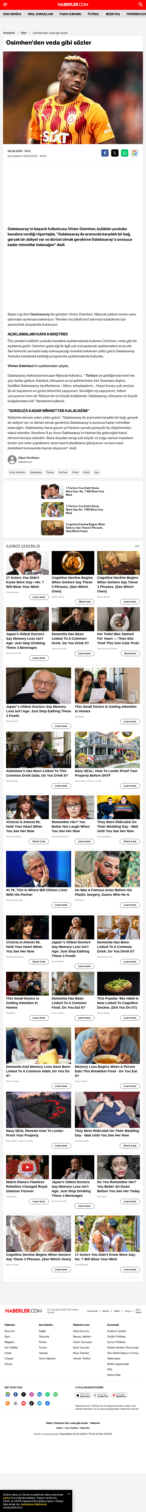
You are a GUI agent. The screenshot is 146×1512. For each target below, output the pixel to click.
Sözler (86, 472)
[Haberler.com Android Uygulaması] (101, 1395)
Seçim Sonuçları (82, 1342)
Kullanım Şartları (116, 1331)
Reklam (105, 1311)
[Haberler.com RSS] (8, 1403)
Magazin (9, 1342)
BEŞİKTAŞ (113, 14)
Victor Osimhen (17, 472)
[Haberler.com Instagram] (32, 1394)
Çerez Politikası (116, 1342)
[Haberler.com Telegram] (39, 1403)
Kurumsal (113, 1324)
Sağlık (42, 1331)
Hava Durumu (81, 1331)
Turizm (43, 1347)
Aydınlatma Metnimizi (34, 1504)
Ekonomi (10, 1331)
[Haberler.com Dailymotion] (47, 1403)
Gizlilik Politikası (116, 1336)
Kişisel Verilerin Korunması (123, 1347)
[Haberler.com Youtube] (24, 1403)
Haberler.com (81, 1324)
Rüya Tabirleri (81, 1352)
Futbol (75, 472)
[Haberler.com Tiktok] (32, 1403)
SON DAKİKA (12, 14)
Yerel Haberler (47, 1358)
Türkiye (50, 472)
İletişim (117, 1311)
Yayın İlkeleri (138, 1311)
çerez (6, 1497)
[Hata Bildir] (66, 1433)
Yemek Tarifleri (82, 1358)
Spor (24, 32)
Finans (43, 1342)
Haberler (10, 1324)
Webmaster (114, 1358)
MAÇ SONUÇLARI (40, 14)
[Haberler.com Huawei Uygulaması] (119, 1395)
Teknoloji (44, 1336)
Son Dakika (11, 1347)
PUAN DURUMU (70, 14)
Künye (128, 1311)
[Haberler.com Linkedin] (39, 1394)
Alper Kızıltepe (28, 457)
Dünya (8, 1363)
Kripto (8, 1352)
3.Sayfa (9, 1358)
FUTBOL (93, 14)
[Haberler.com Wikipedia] (16, 1403)
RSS (109, 1369)
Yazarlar (43, 1352)
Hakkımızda (92, 1311)
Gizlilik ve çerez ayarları (46, 1433)
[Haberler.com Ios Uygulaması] (83, 1395)
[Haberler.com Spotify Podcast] (55, 1394)
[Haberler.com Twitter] (24, 1394)
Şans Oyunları (81, 1347)
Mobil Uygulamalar (118, 1363)
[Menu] (5, 4)
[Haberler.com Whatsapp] (47, 1394)
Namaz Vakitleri (82, 1336)
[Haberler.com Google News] (8, 1394)
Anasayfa (9, 32)
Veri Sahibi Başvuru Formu (123, 1352)
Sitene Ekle (114, 1374)
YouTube (62, 472)
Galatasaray (36, 472)
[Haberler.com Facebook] (16, 1394)
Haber (59, 1427)
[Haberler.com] (24, 1311)
